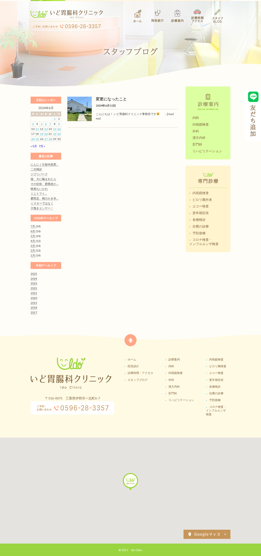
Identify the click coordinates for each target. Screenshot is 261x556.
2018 (34, 307)
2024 (34, 278)
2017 (34, 312)
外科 (195, 131)
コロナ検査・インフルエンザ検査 (204, 242)
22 (54, 134)
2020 (34, 298)
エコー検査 (200, 206)
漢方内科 (199, 137)
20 (46, 134)
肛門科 (197, 144)
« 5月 (34, 146)
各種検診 (199, 219)
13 (46, 129)
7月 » (42, 146)
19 (41, 134)
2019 (34, 303)
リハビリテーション (207, 151)
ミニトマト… (39, 193)
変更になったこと (111, 98)
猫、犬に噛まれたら (43, 179)
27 (46, 139)
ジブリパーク (39, 174)
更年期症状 (200, 213)
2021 (34, 293)
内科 (195, 117)
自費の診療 (200, 226)
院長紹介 (133, 366)
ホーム (132, 359)
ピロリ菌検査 (217, 366)
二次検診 (36, 169)
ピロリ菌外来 (202, 199)
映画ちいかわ (39, 188)
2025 (34, 273)
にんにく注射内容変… (44, 164)
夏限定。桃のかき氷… (44, 198)
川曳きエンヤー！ (42, 208)
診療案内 (174, 359)
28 (50, 139)
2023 (34, 283)
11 (37, 129)
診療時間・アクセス (140, 373)
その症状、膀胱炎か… (44, 184)
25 (37, 139)
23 (59, 134)
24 (32, 139)
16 (59, 129)
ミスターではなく (42, 203)
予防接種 (199, 233)
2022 (34, 288)
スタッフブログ (138, 379)
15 (54, 129)
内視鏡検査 (200, 124)
